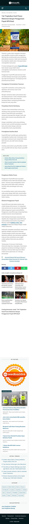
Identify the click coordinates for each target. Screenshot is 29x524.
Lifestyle (25, 489)
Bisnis (17, 486)
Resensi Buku (22, 492)
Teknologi (14, 495)
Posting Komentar (6, 26)
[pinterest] (17, 268)
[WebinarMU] (14, 3)
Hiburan (23, 486)
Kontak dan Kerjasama (20, 516)
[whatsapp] (24, 268)
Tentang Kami (10, 516)
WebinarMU (16, 521)
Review (4, 495)
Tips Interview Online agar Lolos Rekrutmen (14, 464)
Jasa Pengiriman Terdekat (9, 506)
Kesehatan (18, 489)
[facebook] (5, 268)
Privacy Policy (14, 518)
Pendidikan (15, 492)
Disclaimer (21, 518)
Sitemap (7, 518)
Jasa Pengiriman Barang (8, 508)
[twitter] (11, 268)
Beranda (4, 516)
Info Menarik (5, 489)
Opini (3, 492)
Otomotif (9, 492)
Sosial (8, 495)
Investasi (12, 489)
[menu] (2, 8)
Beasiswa (4, 486)
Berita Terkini (12, 486)
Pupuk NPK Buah (22, 66)
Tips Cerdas (21, 495)
